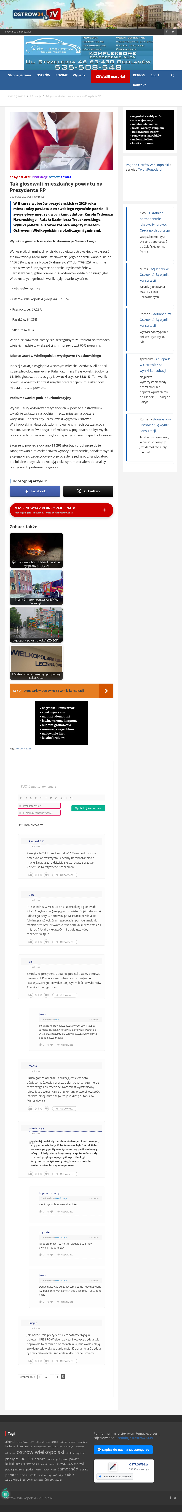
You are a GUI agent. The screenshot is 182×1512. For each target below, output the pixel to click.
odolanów (10, 1453)
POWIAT (61, 75)
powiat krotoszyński (27, 1463)
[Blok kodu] (56, 798)
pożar (30, 1469)
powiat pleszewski (14, 1469)
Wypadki (80, 75)
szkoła (24, 1475)
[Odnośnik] (61, 798)
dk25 (38, 1442)
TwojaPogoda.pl (150, 169)
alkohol (10, 1442)
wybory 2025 (23, 748)
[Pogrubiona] (21, 798)
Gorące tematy (20, 177)
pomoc (50, 1459)
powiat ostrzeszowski (71, 1464)
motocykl (69, 1446)
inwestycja (82, 1442)
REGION (139, 75)
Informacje (40, 177)
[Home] (15, 96)
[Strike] (36, 798)
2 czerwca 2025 (19, 196)
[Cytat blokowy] (51, 798)
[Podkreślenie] (31, 798)
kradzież (53, 1446)
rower (46, 1469)
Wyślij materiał (112, 76)
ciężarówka (22, 1441)
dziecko (63, 1442)
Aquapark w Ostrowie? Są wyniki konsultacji (154, 274)
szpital (33, 1475)
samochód (68, 1469)
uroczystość (50, 1475)
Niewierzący (61, 1198)
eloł (56, 1019)
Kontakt (139, 85)
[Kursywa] (26, 798)
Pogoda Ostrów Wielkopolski (147, 165)
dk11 (32, 1442)
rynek (53, 1470)
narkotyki (80, 1446)
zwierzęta (38, 1479)
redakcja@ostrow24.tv (135, 1438)
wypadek (66, 1474)
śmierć (49, 1479)
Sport (155, 75)
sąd (40, 1475)
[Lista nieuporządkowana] (46, 798)
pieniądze (12, 1459)
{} (66, 797)
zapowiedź (13, 1479)
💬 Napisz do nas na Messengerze (123, 1449)
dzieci (54, 1442)
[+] (71, 797)
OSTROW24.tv (139, 1464)
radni (38, 1469)
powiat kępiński (48, 1464)
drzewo (46, 1441)
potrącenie (62, 1459)
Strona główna (19, 75)
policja (26, 1458)
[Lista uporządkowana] (41, 798)
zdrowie (28, 1479)
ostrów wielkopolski (40, 1452)
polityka (40, 1459)
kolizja (10, 1446)
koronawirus (25, 1446)
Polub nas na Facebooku (117, 1476)
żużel (58, 1479)
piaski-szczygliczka (75, 1453)
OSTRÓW (43, 75)
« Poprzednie (27, 1376)
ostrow (33, 196)
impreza (72, 1442)
